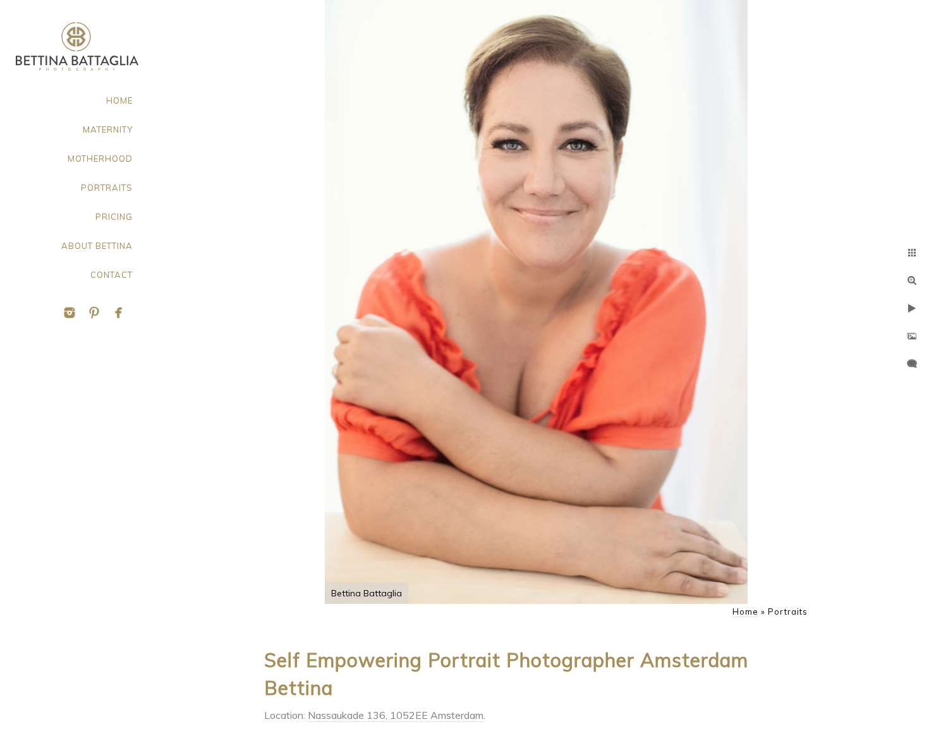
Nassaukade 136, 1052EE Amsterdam (395, 715)
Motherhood (100, 159)
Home (119, 100)
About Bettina (97, 246)
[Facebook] (119, 312)
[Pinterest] (94, 312)
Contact (111, 275)
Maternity (108, 129)
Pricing (114, 217)
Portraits (107, 188)
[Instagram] (69, 312)
